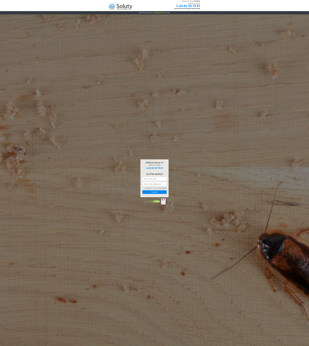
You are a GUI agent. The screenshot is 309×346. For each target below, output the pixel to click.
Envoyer (154, 192)
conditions (154, 188)
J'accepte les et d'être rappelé (155, 188)
